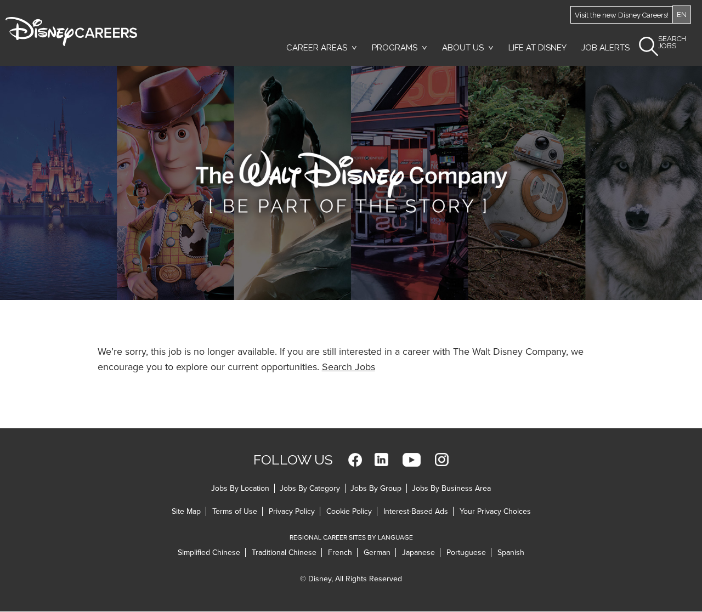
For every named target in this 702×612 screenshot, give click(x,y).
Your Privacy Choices (495, 511)
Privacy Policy (292, 511)
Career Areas (316, 48)
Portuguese (466, 552)
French (340, 552)
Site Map (186, 511)
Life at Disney (537, 48)
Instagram (442, 460)
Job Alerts (605, 48)
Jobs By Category (310, 488)
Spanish (510, 552)
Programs (394, 48)
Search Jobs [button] (672, 42)
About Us (463, 48)
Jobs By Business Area (451, 488)
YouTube (411, 460)
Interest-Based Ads (415, 511)
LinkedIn (381, 460)
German (377, 552)
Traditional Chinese (284, 552)
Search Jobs (348, 367)
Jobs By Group (375, 488)
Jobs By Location (240, 488)
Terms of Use (234, 511)
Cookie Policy (349, 511)
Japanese (418, 552)
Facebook (355, 460)
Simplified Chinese (209, 552)
